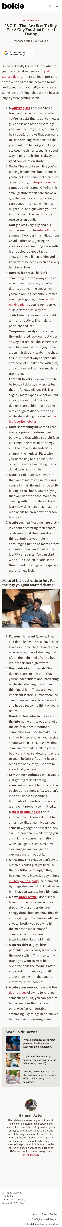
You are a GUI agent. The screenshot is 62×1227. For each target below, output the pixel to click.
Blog (44, 1214)
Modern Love (31, 20)
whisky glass (21, 107)
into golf (43, 230)
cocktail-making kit (26, 811)
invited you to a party (24, 881)
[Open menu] (57, 5)
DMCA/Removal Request (45, 1219)
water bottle (27, 897)
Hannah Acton (24, 41)
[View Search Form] (50, 5)
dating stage (18, 992)
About (36, 1214)
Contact (54, 1214)
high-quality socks (42, 182)
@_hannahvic (30, 1155)
